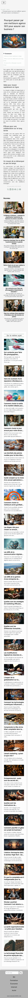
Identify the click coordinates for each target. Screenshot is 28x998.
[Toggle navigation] (4, 2)
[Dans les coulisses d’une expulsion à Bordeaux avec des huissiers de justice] (13, 305)
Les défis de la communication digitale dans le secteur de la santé (14, 554)
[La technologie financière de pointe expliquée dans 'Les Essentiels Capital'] (14, 945)
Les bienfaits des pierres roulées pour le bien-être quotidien (13, 455)
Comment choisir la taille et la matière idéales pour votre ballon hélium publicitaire (13, 406)
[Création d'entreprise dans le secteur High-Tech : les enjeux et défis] (14, 844)
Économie (14, 984)
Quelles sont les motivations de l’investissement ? (10, 805)
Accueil (3, 9)
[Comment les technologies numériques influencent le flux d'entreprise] (14, 694)
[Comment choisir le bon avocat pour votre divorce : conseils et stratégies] (14, 420)
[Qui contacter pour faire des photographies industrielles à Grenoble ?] (13, 280)
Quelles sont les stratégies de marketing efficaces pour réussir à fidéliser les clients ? (14, 604)
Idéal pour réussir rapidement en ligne (13, 56)
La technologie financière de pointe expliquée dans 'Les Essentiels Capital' (13, 955)
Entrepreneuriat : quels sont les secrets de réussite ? (12, 780)
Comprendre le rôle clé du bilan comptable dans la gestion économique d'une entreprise (14, 730)
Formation (14, 980)
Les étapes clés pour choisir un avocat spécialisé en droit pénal (13, 529)
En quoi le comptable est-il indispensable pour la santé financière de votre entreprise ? (14, 880)
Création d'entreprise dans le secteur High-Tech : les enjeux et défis (13, 854)
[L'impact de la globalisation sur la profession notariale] (14, 669)
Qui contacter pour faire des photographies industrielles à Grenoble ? (14, 289)
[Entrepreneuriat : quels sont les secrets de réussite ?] (14, 770)
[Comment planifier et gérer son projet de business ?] (14, 819)
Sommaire (8, 53)
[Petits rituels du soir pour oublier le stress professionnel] (13, 257)
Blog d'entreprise (14, 110)
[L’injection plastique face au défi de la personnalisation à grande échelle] (13, 232)
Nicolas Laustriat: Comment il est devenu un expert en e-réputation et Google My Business (14, 905)
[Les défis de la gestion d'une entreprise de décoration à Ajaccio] (14, 569)
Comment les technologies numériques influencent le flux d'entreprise (14, 704)
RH (14, 977)
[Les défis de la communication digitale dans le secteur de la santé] (14, 544)
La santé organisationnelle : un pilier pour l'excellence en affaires (14, 929)
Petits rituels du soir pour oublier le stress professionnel (14, 266)
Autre (8, 9)
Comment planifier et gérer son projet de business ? (14, 829)
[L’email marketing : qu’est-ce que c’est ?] (14, 745)
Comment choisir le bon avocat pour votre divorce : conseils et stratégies (14, 430)
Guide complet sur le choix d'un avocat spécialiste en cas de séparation (14, 480)
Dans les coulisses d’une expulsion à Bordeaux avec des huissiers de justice (14, 314)
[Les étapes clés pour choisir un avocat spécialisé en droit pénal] (14, 519)
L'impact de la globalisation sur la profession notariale (11, 679)
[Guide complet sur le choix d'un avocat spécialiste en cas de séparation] (14, 470)
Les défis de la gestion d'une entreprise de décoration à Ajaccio (12, 579)
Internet (14, 987)
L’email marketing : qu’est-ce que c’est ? (13, 754)
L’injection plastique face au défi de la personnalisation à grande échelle (14, 241)
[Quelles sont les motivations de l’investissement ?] (14, 795)
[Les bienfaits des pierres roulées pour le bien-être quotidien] (14, 445)
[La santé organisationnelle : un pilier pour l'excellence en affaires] (14, 918)
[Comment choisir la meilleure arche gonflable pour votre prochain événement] (14, 494)
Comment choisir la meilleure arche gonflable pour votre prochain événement (13, 505)
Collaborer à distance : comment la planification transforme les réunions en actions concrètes (14, 217)
